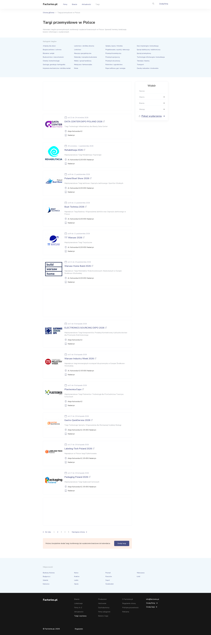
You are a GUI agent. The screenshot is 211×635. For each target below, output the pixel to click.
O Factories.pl (127, 599)
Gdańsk (45, 580)
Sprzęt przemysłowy (144, 53)
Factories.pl (50, 4)
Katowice (46, 584)
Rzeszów (109, 576)
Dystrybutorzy (103, 607)
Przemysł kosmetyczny (113, 53)
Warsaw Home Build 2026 (77, 266)
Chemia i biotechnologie (51, 61)
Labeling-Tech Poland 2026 (78, 448)
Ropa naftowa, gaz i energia (115, 68)
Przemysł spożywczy (113, 57)
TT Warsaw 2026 (73, 237)
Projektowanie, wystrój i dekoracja (117, 50)
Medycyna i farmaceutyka (83, 65)
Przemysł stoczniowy (113, 61)
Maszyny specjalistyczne (82, 53)
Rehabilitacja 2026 (73, 149)
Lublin (76, 580)
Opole (76, 584)
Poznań (108, 573)
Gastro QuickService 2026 (77, 420)
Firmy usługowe (104, 612)
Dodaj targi (121, 543)
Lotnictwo (77, 50)
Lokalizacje (78, 603)
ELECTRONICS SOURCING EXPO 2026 (84, 327)
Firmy (65, 4)
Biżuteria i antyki (48, 53)
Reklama (125, 612)
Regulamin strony (129, 603)
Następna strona (78, 532)
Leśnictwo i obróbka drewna (84, 46)
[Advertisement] (86, 96)
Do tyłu (48, 532)
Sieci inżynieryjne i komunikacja (147, 46)
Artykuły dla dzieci (49, 46)
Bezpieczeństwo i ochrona (52, 50)
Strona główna (48, 12)
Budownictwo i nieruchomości (53, 57)
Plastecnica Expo (72, 389)
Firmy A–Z (78, 607)
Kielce (76, 573)
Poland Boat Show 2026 (76, 178)
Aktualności (86, 4)
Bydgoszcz (46, 576)
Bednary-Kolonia (49, 573)
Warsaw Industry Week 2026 (79, 358)
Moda (76, 68)
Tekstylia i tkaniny (143, 61)
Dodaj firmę (163, 4)
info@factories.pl (152, 599)
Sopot (108, 580)
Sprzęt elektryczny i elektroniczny (148, 50)
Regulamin (79, 629)
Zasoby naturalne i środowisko (147, 68)
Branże (74, 4)
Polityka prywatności (130, 607)
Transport (140, 65)
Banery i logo (103, 616)
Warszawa (140, 573)
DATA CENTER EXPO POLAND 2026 (83, 121)
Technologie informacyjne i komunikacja (151, 57)
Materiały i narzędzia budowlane (85, 57)
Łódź (138, 576)
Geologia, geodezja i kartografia (54, 65)
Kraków (76, 576)
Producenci (102, 599)
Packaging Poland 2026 (76, 477)
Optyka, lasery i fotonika (114, 46)
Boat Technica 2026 (74, 206)
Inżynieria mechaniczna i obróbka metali (57, 68)
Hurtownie (102, 603)
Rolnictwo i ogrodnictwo (114, 65)
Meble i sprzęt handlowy (82, 61)
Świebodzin (110, 584)
